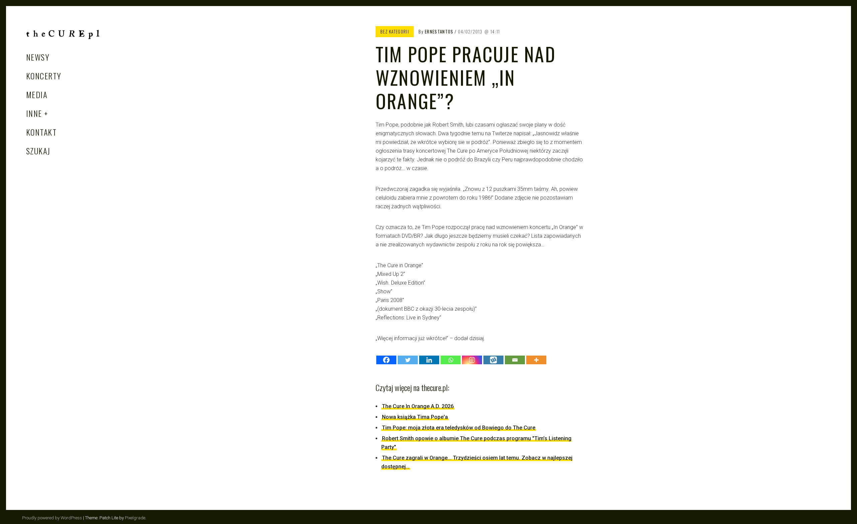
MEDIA (36, 94)
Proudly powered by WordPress (52, 517)
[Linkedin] (429, 360)
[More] (536, 360)
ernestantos (439, 31)
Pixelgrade (135, 517)
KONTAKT (41, 132)
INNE (34, 113)
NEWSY (37, 57)
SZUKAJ (38, 151)
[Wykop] (493, 360)
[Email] (515, 360)
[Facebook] (386, 360)
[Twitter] (408, 360)
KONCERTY (43, 76)
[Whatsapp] (451, 360)
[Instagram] (472, 360)
